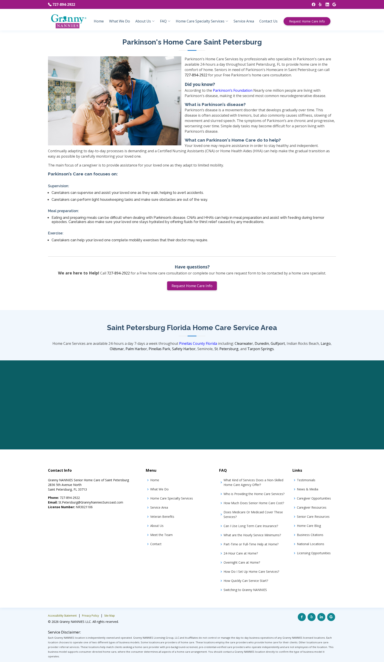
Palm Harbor (136, 348)
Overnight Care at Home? (242, 562)
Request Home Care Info (307, 21)
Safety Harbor (184, 348)
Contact (156, 544)
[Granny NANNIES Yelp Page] (318, 4)
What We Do (119, 21)
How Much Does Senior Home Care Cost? (254, 503)
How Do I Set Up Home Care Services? (251, 571)
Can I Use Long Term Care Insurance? (251, 526)
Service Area (244, 21)
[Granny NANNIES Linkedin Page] (325, 4)
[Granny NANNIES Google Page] (332, 4)
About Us (157, 526)
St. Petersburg (226, 348)
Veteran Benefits (162, 516)
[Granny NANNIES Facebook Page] (311, 4)
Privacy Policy (90, 615)
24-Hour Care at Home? (241, 553)
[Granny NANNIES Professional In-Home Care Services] (68, 20)
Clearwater (244, 343)
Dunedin (262, 343)
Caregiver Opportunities (314, 498)
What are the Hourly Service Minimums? (252, 535)
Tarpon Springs (260, 348)
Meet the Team (161, 535)
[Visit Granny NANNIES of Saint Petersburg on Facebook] (302, 617)
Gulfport (278, 343)
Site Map (109, 615)
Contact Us (268, 21)
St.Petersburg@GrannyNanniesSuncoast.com (90, 502)
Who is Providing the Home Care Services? (254, 494)
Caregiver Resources (311, 507)
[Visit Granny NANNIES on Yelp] (312, 617)
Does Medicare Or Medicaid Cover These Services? (253, 514)
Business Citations (310, 535)
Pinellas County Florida (198, 343)
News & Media (307, 489)
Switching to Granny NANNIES (245, 590)
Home (99, 21)
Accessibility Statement (62, 615)
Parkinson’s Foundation (232, 90)
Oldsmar (117, 348)
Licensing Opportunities (314, 553)
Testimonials (306, 480)
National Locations (310, 544)
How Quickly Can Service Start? (246, 581)
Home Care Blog (309, 526)
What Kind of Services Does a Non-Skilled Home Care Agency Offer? (253, 482)
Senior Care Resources (313, 516)
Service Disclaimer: (64, 632)
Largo (326, 343)
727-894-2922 (63, 4)
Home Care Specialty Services (171, 498)
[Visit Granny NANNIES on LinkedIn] (321, 617)
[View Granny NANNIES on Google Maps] (331, 617)
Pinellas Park (159, 348)
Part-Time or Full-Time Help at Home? (251, 544)
